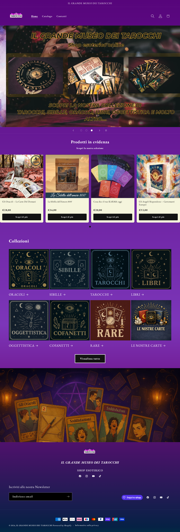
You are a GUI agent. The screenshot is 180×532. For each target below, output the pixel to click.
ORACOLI (17, 294)
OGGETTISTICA (21, 345)
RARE (95, 345)
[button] (153, 16)
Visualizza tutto (90, 358)
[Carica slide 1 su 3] (81, 130)
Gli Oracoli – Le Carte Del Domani (19, 201)
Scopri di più (22, 217)
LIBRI (135, 294)
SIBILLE (56, 294)
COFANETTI (59, 345)
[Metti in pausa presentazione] (107, 130)
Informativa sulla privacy (87, 525)
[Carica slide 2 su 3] (86, 130)
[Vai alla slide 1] (90, 226)
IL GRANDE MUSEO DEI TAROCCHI (34, 525)
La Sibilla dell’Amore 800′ (60, 201)
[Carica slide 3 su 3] (91, 130)
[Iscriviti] (68, 497)
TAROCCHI (99, 294)
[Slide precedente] (73, 130)
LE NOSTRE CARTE (146, 345)
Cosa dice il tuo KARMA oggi (107, 201)
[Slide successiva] (99, 130)
